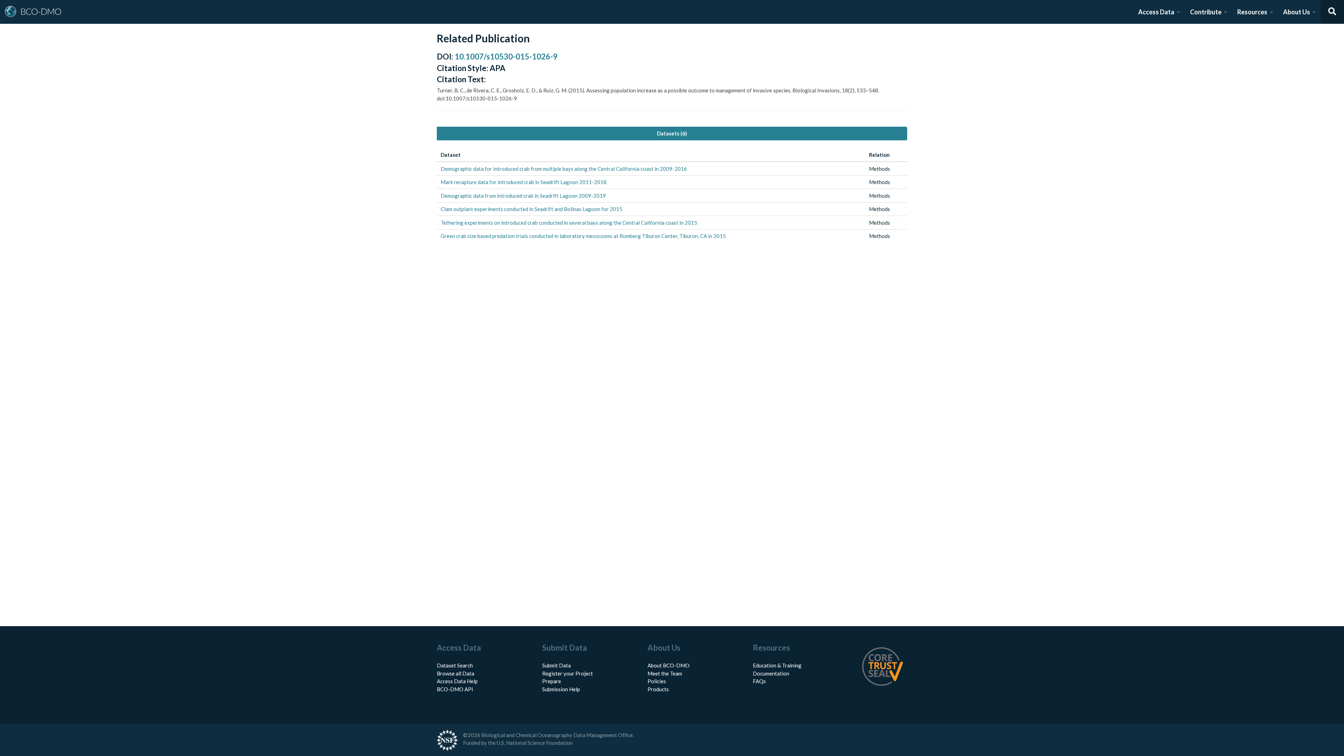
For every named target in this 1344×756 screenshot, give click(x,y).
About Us (1296, 12)
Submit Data (556, 665)
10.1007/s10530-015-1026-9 (506, 56)
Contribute (1206, 12)
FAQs (759, 681)
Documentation (771, 673)
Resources (1252, 12)
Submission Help (561, 689)
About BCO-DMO (669, 665)
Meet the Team (665, 673)
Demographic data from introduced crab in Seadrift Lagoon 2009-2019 (523, 195)
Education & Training (777, 665)
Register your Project (567, 673)
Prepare (551, 681)
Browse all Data (455, 673)
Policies (657, 681)
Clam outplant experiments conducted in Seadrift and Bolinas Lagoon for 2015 (531, 209)
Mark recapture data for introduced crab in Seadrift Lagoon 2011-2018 (524, 182)
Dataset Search (455, 665)
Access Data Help (457, 681)
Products (658, 689)
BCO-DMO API (455, 689)
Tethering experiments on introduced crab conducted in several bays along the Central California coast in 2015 (569, 222)
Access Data (1156, 12)
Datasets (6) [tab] (672, 133)
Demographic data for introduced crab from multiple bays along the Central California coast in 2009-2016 (564, 169)
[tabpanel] (672, 195)
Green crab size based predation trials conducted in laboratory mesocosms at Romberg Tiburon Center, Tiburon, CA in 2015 (583, 236)
